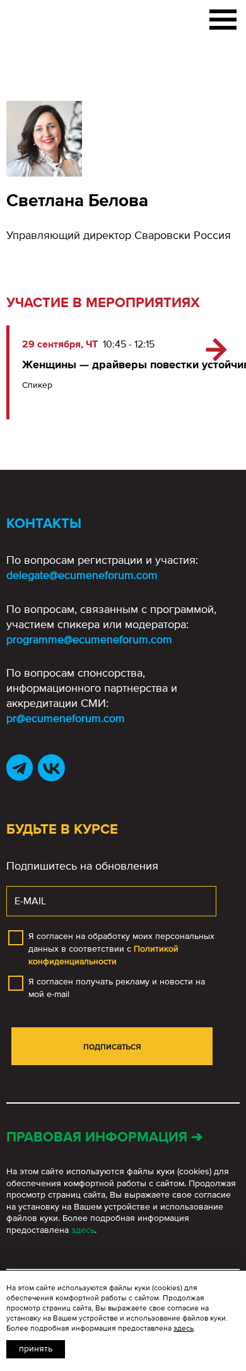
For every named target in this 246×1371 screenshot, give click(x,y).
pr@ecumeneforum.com (65, 718)
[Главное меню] (223, 17)
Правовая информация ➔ (104, 1137)
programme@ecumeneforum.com (89, 639)
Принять (35, 1348)
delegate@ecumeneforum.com (82, 575)
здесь (83, 1230)
